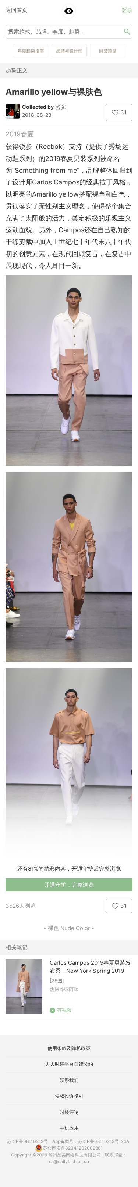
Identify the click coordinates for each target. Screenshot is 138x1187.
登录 (126, 10)
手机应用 (69, 1128)
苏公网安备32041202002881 (72, 1148)
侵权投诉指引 (69, 1096)
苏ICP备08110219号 (27, 1141)
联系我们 (69, 1080)
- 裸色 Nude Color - (69, 928)
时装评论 (69, 1112)
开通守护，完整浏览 (69, 884)
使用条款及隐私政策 (69, 1048)
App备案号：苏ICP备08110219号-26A (90, 1141)
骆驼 (60, 107)
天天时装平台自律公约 (69, 1064)
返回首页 (17, 10)
